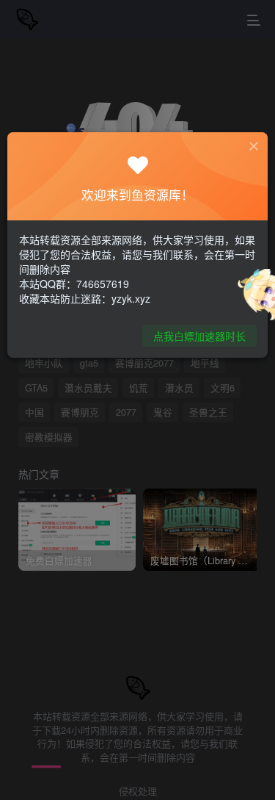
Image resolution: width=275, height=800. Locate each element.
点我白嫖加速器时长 (199, 335)
